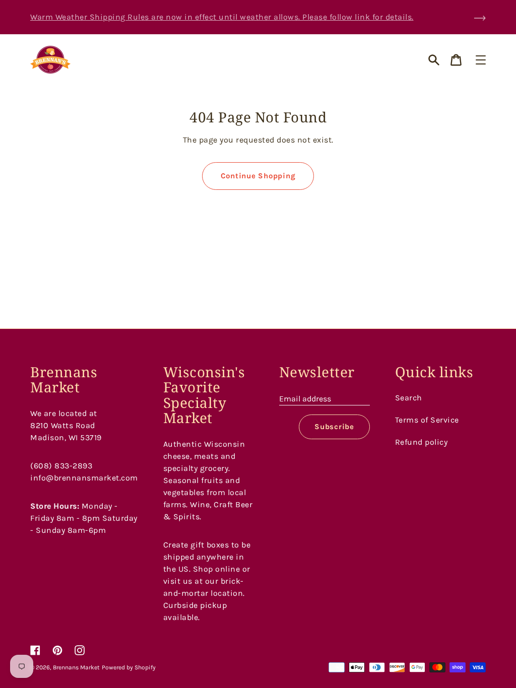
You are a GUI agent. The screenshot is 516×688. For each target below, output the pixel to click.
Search (408, 397)
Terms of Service (427, 420)
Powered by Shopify (129, 667)
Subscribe (334, 426)
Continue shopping (258, 175)
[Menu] (481, 60)
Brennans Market (76, 667)
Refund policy (421, 442)
